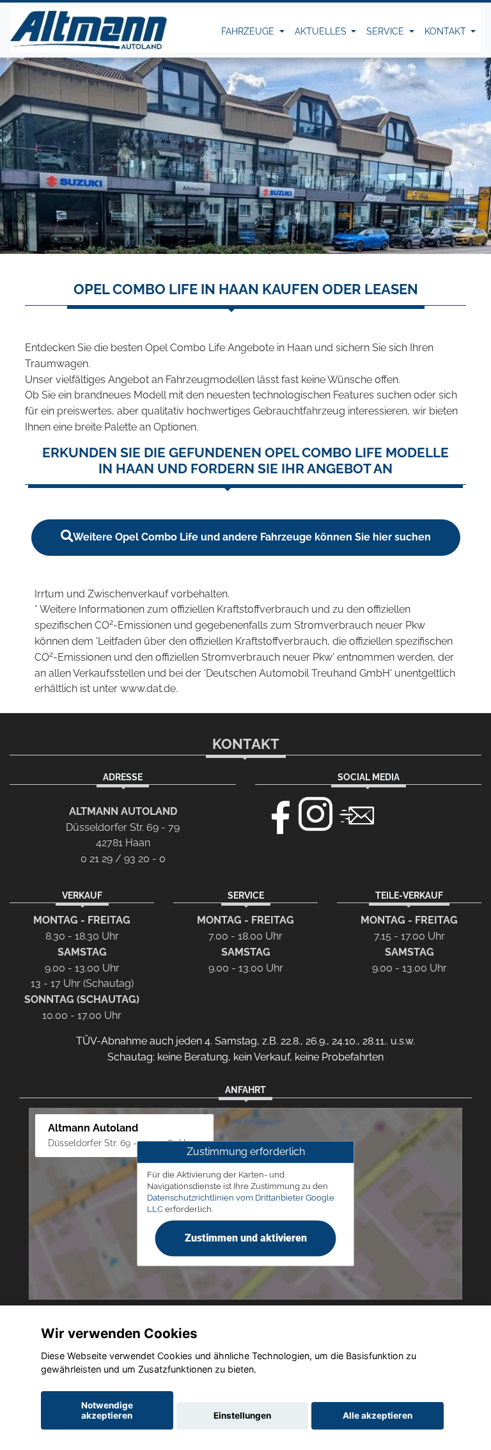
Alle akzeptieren (377, 1415)
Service (386, 31)
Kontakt (447, 31)
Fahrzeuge (249, 31)
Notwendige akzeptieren (107, 1410)
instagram (316, 814)
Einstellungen (242, 1415)
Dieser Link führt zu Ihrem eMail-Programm (357, 814)
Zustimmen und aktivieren (246, 1238)
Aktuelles (322, 31)
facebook (275, 814)
